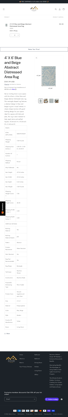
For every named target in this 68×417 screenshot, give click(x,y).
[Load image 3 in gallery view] (51, 101)
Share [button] (8, 333)
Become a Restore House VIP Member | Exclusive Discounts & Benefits (56, 358)
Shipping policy (47, 414)
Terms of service (38, 414)
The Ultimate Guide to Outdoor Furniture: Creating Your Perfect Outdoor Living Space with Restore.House (56, 382)
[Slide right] (62, 101)
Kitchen (37, 367)
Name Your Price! (34, 49)
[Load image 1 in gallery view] (40, 101)
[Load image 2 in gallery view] (46, 101)
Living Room (38, 370)
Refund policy (21, 414)
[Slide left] (36, 101)
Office (36, 374)
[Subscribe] (34, 399)
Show (2, 208)
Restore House (12, 414)
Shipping (6, 84)
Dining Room (38, 362)
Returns (21, 362)
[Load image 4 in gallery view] (57, 101)
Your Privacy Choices (25, 367)
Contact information (58, 414)
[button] (4, 9)
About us (22, 359)
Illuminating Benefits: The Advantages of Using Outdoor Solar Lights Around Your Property (55, 369)
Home (21, 355)
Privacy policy (29, 414)
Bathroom (37, 355)
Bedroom (37, 359)
